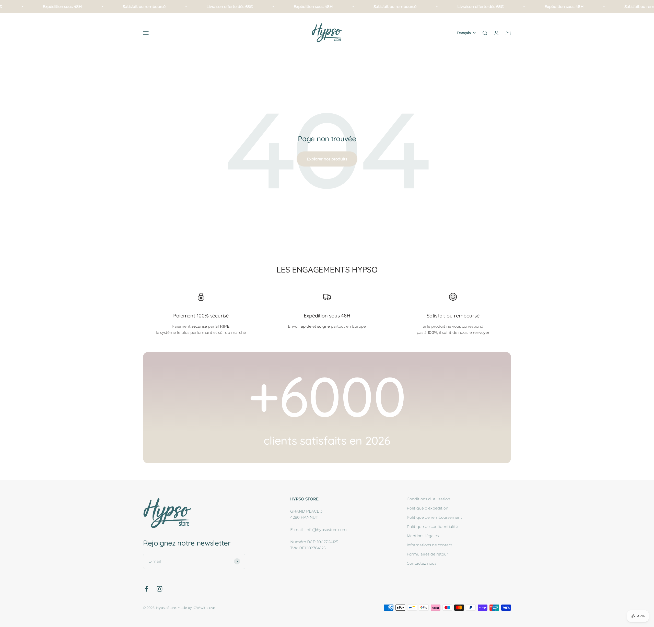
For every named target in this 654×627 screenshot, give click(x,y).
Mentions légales (423, 535)
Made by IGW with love (196, 608)
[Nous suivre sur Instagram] (159, 588)
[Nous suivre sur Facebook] (146, 588)
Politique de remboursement (434, 517)
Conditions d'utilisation (428, 498)
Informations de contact (429, 544)
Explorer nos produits (327, 159)
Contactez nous (421, 563)
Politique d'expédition (427, 508)
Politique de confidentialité (432, 526)
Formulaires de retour (427, 554)
